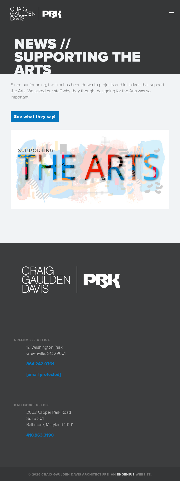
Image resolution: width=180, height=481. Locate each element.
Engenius (126, 474)
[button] (171, 13)
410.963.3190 (40, 435)
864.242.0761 (40, 364)
